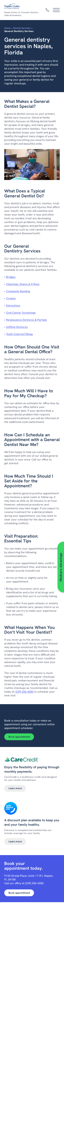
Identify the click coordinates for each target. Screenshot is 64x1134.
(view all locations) (12, 15)
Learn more (15, 788)
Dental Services (22, 28)
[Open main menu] (56, 10)
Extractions (13, 305)
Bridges (11, 277)
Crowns (11, 298)
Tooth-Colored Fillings (19, 334)
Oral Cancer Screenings (21, 312)
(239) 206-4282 (24, 691)
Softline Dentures (17, 327)
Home (7, 28)
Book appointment (19, 736)
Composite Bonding (18, 291)
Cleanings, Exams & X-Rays (22, 284)
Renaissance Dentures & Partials (26, 320)
